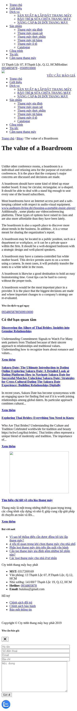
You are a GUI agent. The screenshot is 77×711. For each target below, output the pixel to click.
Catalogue (23, 47)
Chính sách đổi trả (20, 602)
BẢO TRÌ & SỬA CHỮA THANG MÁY (44, 19)
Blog (20, 138)
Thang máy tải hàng (29, 40)
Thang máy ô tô (27, 43)
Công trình (16, 50)
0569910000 (28, 68)
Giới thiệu (15, 8)
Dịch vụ (14, 12)
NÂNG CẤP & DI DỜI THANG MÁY (42, 22)
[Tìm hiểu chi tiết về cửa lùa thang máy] (39, 492)
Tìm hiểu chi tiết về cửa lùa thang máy (27, 500)
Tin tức (13, 54)
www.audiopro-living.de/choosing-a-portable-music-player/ (38, 208)
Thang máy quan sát (30, 33)
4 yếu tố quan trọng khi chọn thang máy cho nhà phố (42, 544)
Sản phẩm (15, 26)
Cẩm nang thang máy (22, 58)
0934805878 (9, 68)
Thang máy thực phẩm (31, 36)
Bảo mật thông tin (20, 609)
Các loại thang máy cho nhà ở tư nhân (33, 558)
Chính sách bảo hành (22, 606)
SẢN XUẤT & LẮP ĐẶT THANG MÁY (44, 15)
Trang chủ (15, 4)
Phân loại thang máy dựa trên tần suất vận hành (39, 547)
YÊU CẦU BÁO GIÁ (61, 75)
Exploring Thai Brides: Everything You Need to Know (38, 417)
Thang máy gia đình (29, 29)
